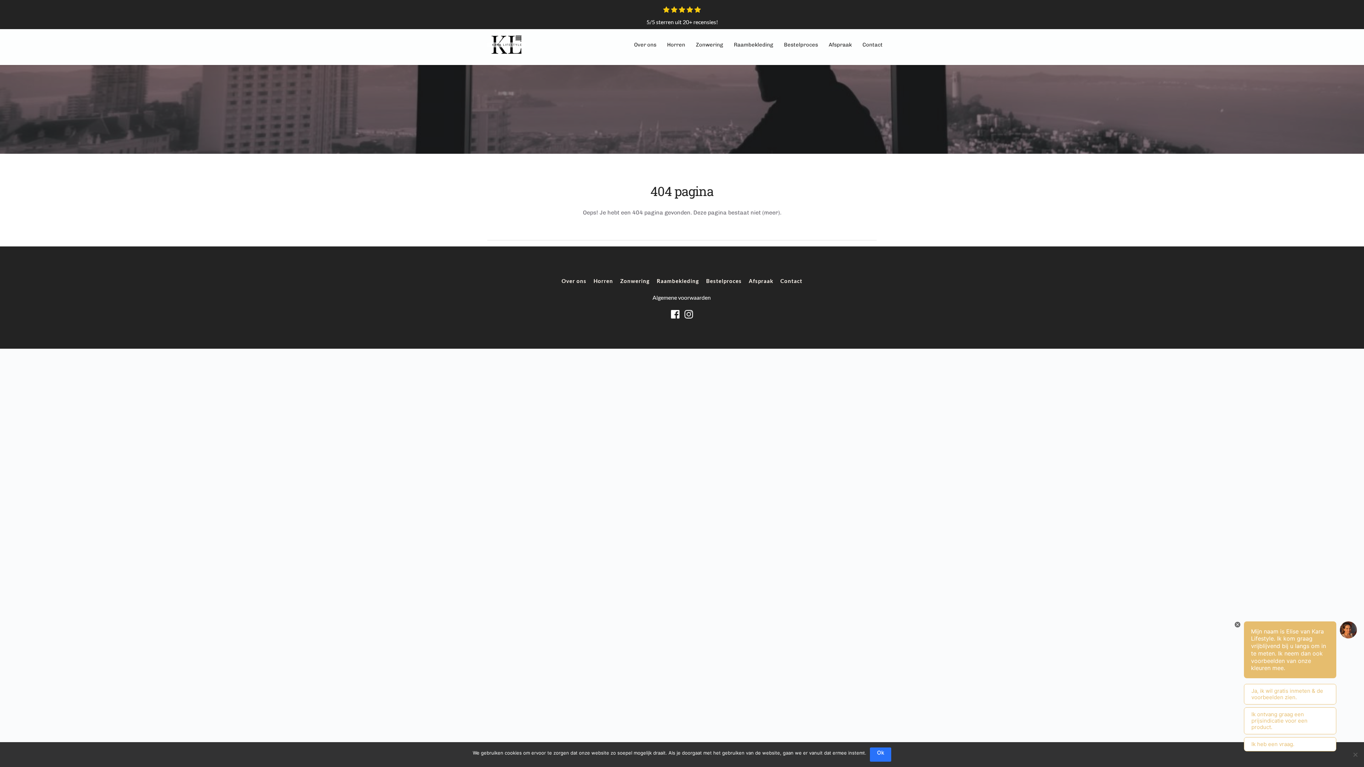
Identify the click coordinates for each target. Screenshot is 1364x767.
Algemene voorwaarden (682, 297)
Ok (880, 752)
